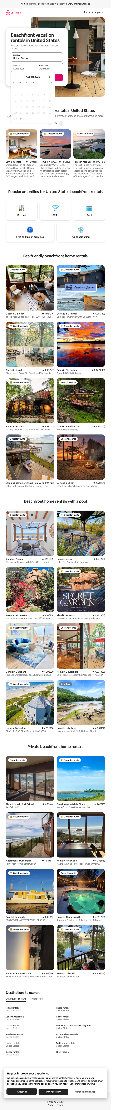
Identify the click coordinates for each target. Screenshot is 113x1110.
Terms (60, 1105)
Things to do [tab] (37, 998)
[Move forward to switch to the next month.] (50, 77)
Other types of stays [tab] (16, 998)
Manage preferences (85, 1091)
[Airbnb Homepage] (13, 12)
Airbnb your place (93, 12)
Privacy (51, 1105)
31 (21, 119)
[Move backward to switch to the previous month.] (16, 77)
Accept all (22, 1091)
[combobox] (36, 58)
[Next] (61, 123)
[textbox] (23, 68)
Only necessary (53, 1091)
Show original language (79, 3)
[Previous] (50, 123)
